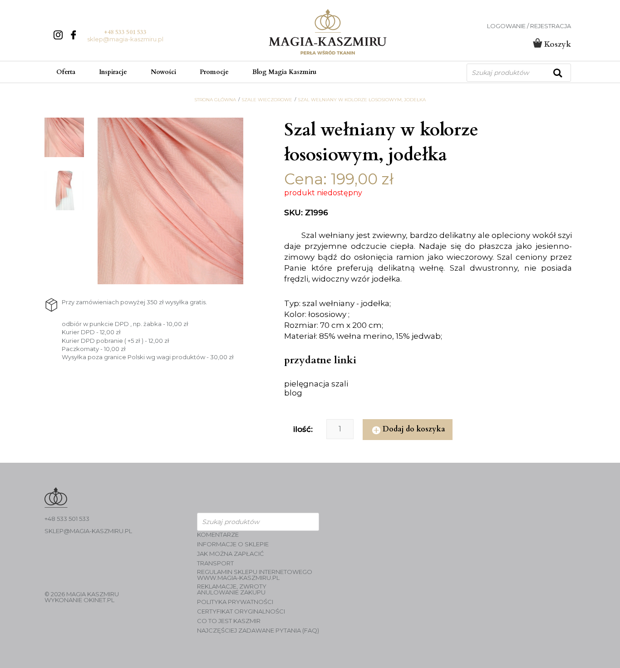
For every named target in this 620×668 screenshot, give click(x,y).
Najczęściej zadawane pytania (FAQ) (258, 630)
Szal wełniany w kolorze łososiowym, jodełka (362, 100)
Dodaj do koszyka (414, 429)
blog (293, 392)
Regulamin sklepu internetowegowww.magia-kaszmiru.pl (254, 575)
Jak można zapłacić (230, 554)
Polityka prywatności (235, 602)
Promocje (214, 72)
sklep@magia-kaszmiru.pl (125, 39)
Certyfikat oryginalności (241, 611)
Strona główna (215, 100)
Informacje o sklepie (233, 544)
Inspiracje (113, 72)
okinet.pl (99, 600)
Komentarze (218, 535)
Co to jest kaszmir (229, 621)
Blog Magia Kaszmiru (284, 72)
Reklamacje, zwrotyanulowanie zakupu (231, 589)
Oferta (65, 72)
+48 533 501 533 (125, 32)
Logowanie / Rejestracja (529, 26)
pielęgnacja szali (316, 383)
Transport (215, 563)
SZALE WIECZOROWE (266, 100)
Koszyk (556, 44)
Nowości (163, 72)
